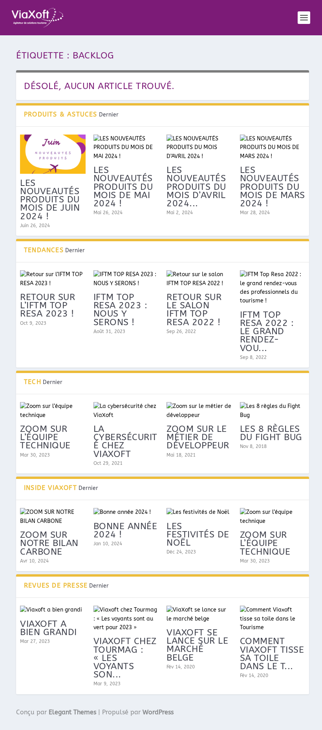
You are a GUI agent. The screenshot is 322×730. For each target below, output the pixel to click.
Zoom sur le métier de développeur (197, 437)
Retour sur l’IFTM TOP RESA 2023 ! (47, 305)
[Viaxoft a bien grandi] (53, 610)
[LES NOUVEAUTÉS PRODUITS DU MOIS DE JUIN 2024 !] (53, 154)
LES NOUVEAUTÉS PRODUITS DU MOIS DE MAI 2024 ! (123, 187)
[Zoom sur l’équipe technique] (53, 411)
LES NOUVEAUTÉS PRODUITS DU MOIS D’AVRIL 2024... (196, 187)
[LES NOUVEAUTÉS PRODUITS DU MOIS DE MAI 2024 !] (126, 148)
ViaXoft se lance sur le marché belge (197, 645)
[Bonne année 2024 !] (126, 512)
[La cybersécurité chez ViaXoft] (126, 411)
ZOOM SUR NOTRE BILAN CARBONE (49, 543)
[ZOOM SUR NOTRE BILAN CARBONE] (53, 517)
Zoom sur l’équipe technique (45, 437)
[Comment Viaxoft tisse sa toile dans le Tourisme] (273, 619)
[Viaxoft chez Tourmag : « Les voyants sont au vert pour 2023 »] (126, 619)
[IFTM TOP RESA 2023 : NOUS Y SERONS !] (126, 279)
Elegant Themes (72, 712)
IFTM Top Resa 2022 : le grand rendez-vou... (267, 331)
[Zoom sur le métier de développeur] (199, 411)
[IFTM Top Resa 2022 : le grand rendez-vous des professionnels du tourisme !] (273, 288)
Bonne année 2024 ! (125, 530)
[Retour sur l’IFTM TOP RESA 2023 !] (53, 279)
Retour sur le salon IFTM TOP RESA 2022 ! (193, 310)
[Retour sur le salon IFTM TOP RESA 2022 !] (199, 279)
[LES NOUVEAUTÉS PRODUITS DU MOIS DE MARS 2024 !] (273, 148)
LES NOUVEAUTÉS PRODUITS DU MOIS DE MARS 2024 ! (272, 187)
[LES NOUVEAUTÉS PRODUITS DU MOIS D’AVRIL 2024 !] (199, 148)
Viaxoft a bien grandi (48, 628)
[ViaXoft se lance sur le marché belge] (199, 614)
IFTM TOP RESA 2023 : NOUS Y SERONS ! (120, 310)
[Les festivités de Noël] (199, 512)
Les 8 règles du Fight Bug (271, 433)
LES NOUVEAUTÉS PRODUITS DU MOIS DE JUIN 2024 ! (50, 200)
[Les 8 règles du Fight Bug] (273, 411)
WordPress (158, 712)
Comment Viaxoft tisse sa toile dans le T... (272, 654)
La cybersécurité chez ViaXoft (125, 441)
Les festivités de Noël (197, 534)
